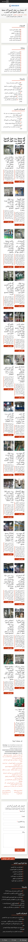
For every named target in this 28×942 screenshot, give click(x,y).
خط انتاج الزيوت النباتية (15, 36)
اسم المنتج (22, 811)
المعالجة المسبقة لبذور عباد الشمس (12, 69)
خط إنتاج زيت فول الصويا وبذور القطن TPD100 (12, 897)
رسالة (23, 832)
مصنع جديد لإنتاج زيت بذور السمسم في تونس (12, 931)
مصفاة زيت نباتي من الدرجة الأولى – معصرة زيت (11, 921)
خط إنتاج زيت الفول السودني (14, 53)
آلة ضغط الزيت (17, 31)
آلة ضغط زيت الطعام (15, 33)
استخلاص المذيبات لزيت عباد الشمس (12, 71)
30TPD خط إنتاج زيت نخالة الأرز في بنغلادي (14, 907)
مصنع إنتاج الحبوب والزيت (14, 40)
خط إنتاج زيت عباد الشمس (14, 67)
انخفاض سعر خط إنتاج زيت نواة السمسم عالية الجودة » (18, 792)
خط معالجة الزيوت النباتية (14, 38)
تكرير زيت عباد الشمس (15, 52)
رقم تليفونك (22, 827)
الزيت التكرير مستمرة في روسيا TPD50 (13, 891)
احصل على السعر (20, 182)
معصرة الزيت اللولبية (15, 62)
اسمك (23, 816)
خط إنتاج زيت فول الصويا (15, 65)
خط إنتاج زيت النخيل (15, 57)
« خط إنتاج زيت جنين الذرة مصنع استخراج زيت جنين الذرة (6, 792)
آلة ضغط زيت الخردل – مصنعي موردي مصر (13, 755)
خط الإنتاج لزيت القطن (15, 64)
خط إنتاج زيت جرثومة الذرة (14, 60)
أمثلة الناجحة (17, 35)
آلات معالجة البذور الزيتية (15, 29)
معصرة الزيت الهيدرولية (15, 59)
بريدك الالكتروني (21, 821)
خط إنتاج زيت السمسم (15, 55)
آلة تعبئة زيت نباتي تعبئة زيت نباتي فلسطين (13, 786)
